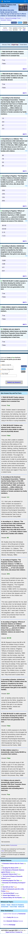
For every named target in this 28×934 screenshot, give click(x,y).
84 (3, 166)
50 (3, 162)
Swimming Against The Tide (10, 880)
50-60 (4, 229)
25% (3, 194)
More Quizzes (13, 921)
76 (3, 159)
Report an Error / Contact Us (14, 932)
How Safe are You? (8, 887)
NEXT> (25, 69)
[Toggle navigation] (25, 1)
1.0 (3, 118)
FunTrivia (9, 924)
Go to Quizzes (10, 917)
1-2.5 (3, 236)
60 (3, 155)
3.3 (3, 128)
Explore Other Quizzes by (14, 913)
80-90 (4, 225)
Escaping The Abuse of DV (10, 867)
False (4, 63)
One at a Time (6, 44)
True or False (13, 906)
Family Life (21, 906)
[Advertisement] (14, 37)
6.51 (3, 271)
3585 (24, 29)
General (3, 905)
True (3, 60)
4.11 (3, 267)
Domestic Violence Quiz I (10, 874)
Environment (4, 906)
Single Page (14, 44)
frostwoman (5, 29)
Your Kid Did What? (8, 893)
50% (3, 190)
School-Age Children (9, 895)
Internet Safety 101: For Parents (12, 897)
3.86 (3, 264)
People (8, 905)
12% (3, 197)
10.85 (4, 260)
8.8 (3, 122)
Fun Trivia (6, 1)
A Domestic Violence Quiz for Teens (13, 863)
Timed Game (23, 44)
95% (3, 201)
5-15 (3, 232)
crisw (2, 851)
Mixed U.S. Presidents (17, 905)
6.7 (3, 125)
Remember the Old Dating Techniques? (13, 882)
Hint (26, 113)
